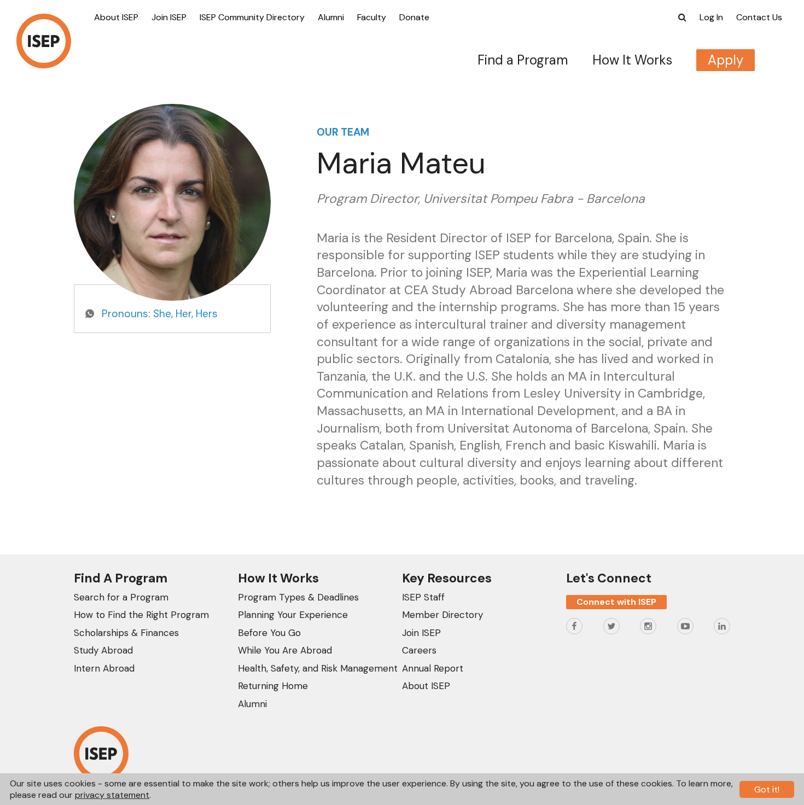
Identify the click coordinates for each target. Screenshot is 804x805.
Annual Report (432, 668)
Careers (419, 650)
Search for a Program (121, 597)
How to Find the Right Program (141, 615)
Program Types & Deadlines (298, 597)
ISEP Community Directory (252, 17)
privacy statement (112, 795)
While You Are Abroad (285, 650)
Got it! (766, 789)
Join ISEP (169, 17)
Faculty (371, 17)
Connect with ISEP (616, 602)
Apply (725, 59)
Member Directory (442, 615)
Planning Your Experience (293, 615)
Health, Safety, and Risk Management (318, 668)
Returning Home (273, 686)
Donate (414, 17)
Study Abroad (103, 650)
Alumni (331, 17)
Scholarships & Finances (126, 633)
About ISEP (116, 17)
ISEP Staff (423, 597)
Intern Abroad (104, 668)
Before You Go (269, 633)
